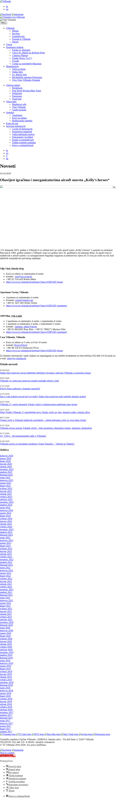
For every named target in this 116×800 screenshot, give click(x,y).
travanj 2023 (6, 551)
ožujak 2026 (6, 466)
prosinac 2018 (6, 682)
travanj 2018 (6, 701)
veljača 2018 (6, 707)
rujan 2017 (5, 720)
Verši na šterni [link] (19, 69)
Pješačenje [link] (17, 93)
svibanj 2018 (6, 698)
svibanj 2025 (6, 488)
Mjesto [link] (15, 31)
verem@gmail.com (24, 300)
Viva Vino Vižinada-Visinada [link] (26, 80)
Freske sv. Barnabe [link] (21, 50)
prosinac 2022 (6, 559)
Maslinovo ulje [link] (19, 104)
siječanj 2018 (6, 709)
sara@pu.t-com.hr (23, 276)
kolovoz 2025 (6, 480)
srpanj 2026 (5, 458)
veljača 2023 (6, 556)
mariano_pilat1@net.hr (26, 326)
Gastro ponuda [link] (19, 109)
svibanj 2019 (6, 671)
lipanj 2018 (5, 696)
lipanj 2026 (5, 461)
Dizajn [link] (15, 42)
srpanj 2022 (5, 573)
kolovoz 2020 (6, 630)
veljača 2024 (6, 526)
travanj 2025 (6, 491)
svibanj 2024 (6, 518)
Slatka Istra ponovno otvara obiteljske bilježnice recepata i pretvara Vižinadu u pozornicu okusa (45, 373)
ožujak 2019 (6, 677)
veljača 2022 (6, 586)
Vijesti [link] (9, 44)
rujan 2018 (5, 688)
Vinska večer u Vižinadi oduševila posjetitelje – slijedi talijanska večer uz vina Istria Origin (43, 420)
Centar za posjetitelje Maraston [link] (26, 63)
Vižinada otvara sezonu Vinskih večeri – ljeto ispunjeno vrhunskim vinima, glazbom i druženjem (46, 428)
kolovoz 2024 (6, 510)
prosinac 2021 (6, 589)
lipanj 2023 (5, 546)
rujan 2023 (5, 537)
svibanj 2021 (6, 608)
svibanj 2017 (6, 731)
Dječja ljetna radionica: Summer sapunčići (20, 388)
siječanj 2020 (6, 649)
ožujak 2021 (6, 614)
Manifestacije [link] (12, 66)
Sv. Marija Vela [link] (19, 74)
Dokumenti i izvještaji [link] (22, 137)
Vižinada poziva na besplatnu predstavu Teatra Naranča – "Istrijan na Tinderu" (37, 444)
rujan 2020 (5, 627)
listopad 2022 (6, 565)
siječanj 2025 (6, 499)
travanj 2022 (6, 581)
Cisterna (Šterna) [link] (20, 55)
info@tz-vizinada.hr (16, 358)
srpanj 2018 (5, 693)
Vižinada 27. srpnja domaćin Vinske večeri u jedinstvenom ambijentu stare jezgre (38, 404)
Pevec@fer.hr (20, 345)
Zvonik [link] (15, 61)
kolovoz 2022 (6, 570)
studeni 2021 (6, 592)
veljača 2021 (6, 617)
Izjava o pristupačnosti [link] (22, 145)
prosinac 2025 (6, 469)
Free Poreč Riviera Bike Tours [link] (26, 90)
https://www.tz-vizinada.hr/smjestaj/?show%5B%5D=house (34, 282)
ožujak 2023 (6, 554)
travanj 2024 (6, 521)
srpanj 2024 (5, 513)
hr (7, 6)
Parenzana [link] (17, 96)
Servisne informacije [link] (16, 126)
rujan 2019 (5, 660)
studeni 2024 (6, 505)
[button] (3, 22)
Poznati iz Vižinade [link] (21, 39)
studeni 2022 (6, 562)
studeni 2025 (6, 472)
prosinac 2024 (6, 502)
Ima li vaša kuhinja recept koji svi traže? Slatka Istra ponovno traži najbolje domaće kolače (43, 396)
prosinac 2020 (6, 622)
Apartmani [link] (17, 115)
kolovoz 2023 (6, 540)
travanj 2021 (6, 611)
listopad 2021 (6, 595)
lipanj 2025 (5, 485)
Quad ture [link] (17, 99)
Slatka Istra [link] (17, 72)
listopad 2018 (6, 685)
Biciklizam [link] (17, 88)
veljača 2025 (6, 496)
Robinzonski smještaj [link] (22, 120)
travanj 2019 (6, 674)
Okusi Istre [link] (11, 101)
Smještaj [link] (10, 112)
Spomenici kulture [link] (14, 47)
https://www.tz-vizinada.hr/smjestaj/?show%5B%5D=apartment (36, 305)
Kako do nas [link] (12, 123)
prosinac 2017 (6, 712)
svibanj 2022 (6, 578)
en (7, 9)
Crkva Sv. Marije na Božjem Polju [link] (28, 52)
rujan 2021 (5, 597)
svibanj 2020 (6, 638)
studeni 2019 (6, 655)
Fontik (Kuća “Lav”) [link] (22, 58)
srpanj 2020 (5, 633)
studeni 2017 (6, 715)
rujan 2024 (5, 507)
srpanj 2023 (5, 543)
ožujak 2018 (6, 704)
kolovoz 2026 (6, 455)
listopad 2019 (6, 657)
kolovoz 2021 (6, 600)
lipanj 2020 (5, 636)
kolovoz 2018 (6, 690)
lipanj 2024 (5, 515)
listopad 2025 (6, 475)
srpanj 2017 (5, 726)
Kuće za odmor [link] (19, 118)
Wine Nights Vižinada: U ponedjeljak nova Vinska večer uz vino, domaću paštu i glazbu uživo (45, 412)
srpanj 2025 (5, 483)
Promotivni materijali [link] (22, 131)
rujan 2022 (5, 567)
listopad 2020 (6, 625)
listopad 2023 (6, 535)
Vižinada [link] (10, 28)
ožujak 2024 (6, 524)
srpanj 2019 (5, 666)
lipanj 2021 (5, 606)
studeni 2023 (6, 532)
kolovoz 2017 (6, 723)
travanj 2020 (6, 641)
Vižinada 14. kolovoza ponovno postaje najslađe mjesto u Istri (29, 380)
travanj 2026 (6, 464)
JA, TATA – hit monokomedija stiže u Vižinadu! (23, 436)
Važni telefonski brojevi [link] (23, 134)
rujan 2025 (5, 477)
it (6, 156)
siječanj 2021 (6, 619)
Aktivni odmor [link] (13, 85)
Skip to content (7, 752)
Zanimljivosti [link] (18, 36)
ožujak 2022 (6, 584)
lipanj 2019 (5, 668)
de (7, 158)
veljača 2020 (6, 647)
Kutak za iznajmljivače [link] (23, 140)
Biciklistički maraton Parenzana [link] (27, 77)
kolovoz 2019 (6, 663)
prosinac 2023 (6, 529)
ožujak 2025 (6, 494)
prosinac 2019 (6, 652)
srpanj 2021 (5, 603)
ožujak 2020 (6, 644)
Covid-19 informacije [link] (22, 129)
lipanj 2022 (5, 576)
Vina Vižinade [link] (19, 107)
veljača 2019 (6, 679)
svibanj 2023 (6, 548)
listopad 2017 (6, 718)
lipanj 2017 (5, 728)
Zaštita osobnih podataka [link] (24, 142)
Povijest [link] (16, 33)
